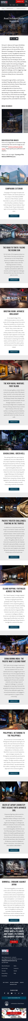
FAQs (15, 973)
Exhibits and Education (21, 8)
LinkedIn (22, 993)
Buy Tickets (5, 982)
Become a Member (14, 982)
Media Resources (10, 8)
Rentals (15, 971)
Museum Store (13, 984)
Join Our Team (5, 968)
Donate (22, 982)
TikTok (18, 993)
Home (3, 8)
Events (14, 5)
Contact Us (16, 968)
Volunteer (4, 971)
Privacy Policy (5, 973)
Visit (10, 5)
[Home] (4, 3)
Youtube (11, 993)
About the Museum (6, 966)
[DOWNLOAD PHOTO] (14, 175)
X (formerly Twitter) (15, 993)
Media (15, 966)
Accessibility (4, 976)
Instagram (8, 993)
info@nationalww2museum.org (9, 960)
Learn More (12, 121)
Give (17, 5)
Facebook (4, 993)
